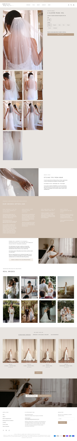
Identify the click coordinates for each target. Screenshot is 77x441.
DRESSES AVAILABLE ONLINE (41, 334)
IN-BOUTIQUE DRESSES (24, 334)
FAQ (3, 414)
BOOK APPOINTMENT (45, 395)
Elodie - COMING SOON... (29, 365)
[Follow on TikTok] (9, 430)
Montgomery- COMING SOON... (66, 365)
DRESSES (28, 4)
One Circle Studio (36, 434)
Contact (4, 422)
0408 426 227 (27, 418)
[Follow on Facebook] (3, 430)
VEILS (33, 4)
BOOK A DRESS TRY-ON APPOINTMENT (20, 259)
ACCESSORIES (55, 334)
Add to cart (60, 34)
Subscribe (62, 422)
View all (38, 372)
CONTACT (44, 4)
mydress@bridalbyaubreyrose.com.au (32, 419)
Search (4, 416)
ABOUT (38, 4)
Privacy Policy (5, 424)
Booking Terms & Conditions (8, 420)
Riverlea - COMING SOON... (11, 365)
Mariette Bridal (51, 10)
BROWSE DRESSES (31, 395)
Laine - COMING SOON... (47, 365)
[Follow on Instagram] (6, 430)
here (72, 220)
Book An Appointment (7, 418)
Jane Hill (10, 364)
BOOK (49, 4)
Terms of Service (6, 426)
